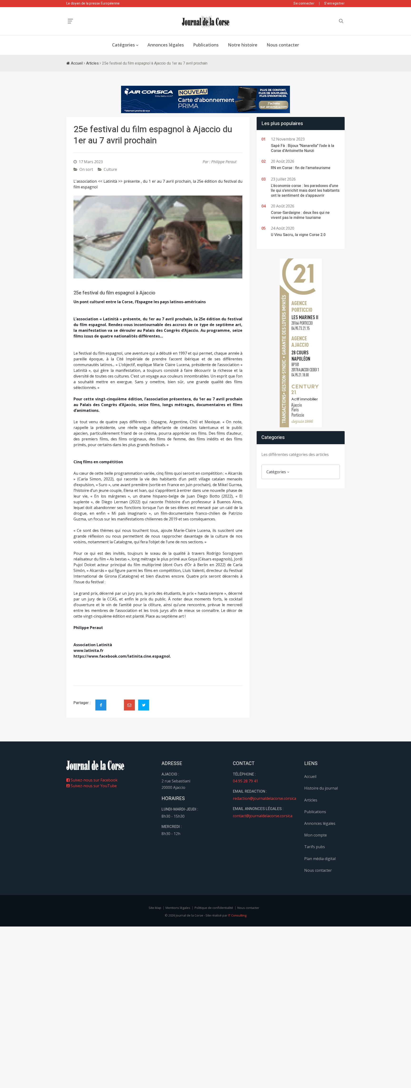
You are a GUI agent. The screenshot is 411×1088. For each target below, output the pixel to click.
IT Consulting (237, 915)
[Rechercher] (341, 21)
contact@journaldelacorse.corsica (262, 815)
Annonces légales (165, 45)
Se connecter (304, 3)
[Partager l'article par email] (129, 705)
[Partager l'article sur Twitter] (143, 705)
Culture (110, 169)
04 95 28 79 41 (245, 781)
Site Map (155, 908)
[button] (86, 237)
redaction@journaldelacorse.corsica (264, 798)
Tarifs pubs (314, 846)
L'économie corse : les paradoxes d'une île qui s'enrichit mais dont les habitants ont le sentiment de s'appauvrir (305, 191)
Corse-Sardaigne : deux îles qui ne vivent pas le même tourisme (300, 215)
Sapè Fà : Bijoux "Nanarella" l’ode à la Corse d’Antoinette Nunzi (302, 148)
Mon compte (315, 835)
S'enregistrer (334, 3)
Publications (206, 45)
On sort (86, 169)
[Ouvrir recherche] (70, 21)
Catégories (123, 45)
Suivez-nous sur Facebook (93, 780)
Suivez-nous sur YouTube (93, 785)
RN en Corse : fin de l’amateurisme (300, 168)
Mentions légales (178, 908)
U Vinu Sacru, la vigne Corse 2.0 (298, 235)
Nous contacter (283, 45)
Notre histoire (242, 45)
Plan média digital (320, 858)
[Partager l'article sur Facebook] (100, 705)
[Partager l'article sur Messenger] (115, 700)
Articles (92, 63)
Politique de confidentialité (214, 908)
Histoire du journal (321, 788)
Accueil (76, 63)
